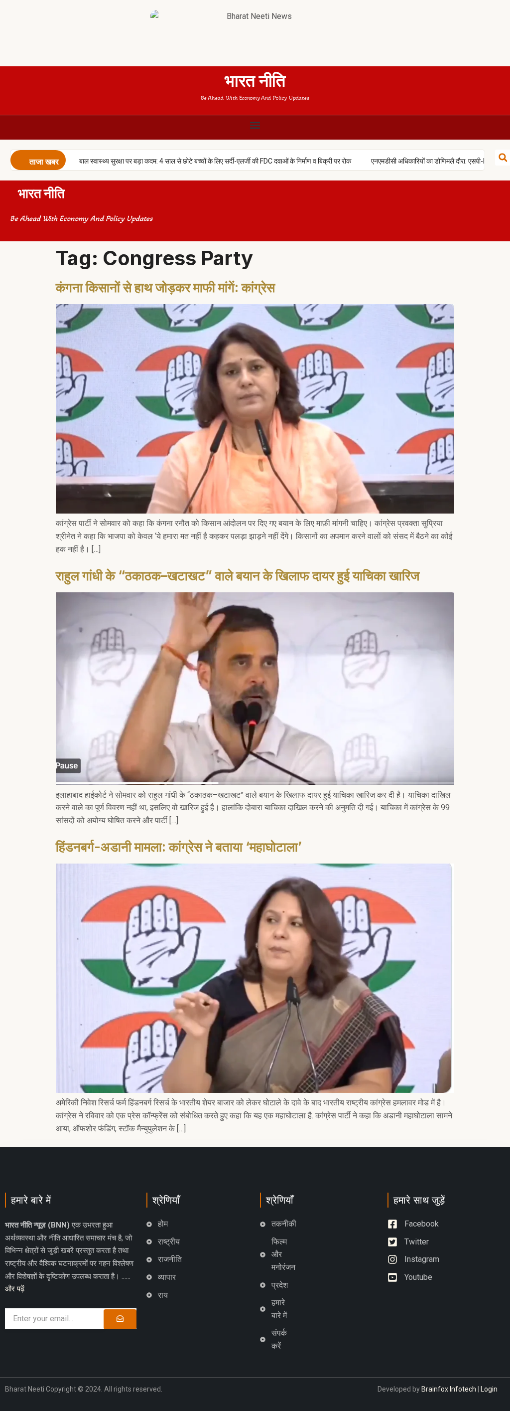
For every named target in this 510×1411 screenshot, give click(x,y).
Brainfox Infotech (448, 1389)
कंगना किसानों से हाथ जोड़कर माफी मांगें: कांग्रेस (165, 287)
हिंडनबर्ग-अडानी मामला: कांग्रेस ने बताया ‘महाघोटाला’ (179, 847)
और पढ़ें (14, 1288)
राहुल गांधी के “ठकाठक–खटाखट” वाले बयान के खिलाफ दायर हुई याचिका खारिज (237, 575)
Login (489, 1389)
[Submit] (120, 1319)
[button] (255, 125)
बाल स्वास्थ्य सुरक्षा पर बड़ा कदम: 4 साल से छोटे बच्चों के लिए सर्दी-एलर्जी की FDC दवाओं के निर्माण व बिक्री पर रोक (182, 161)
